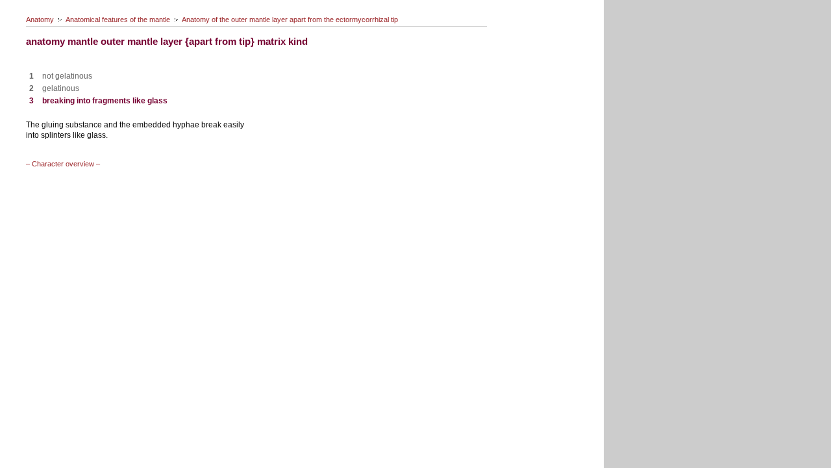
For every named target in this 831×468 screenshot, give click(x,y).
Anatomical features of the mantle (118, 19)
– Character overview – (63, 164)
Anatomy (40, 19)
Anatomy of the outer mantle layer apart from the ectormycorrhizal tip (290, 19)
